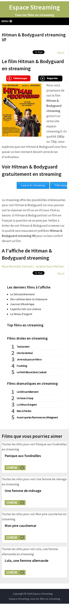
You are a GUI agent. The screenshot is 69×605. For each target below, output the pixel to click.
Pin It (60, 53)
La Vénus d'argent (21, 314)
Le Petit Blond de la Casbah (32, 372)
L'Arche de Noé (25, 353)
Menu (5, 21)
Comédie (11, 468)
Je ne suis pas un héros (29, 359)
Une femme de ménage (23, 490)
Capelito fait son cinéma (25, 309)
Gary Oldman (55, 266)
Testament (23, 346)
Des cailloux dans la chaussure (28, 299)
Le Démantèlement (22, 294)
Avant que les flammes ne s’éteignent (37, 417)
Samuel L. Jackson (34, 266)
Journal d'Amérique (22, 304)
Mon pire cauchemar (20, 525)
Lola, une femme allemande (26, 560)
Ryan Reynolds (11, 266)
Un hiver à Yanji (25, 398)
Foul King (22, 366)
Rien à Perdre (24, 411)
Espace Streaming (34, 7)
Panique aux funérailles (23, 455)
